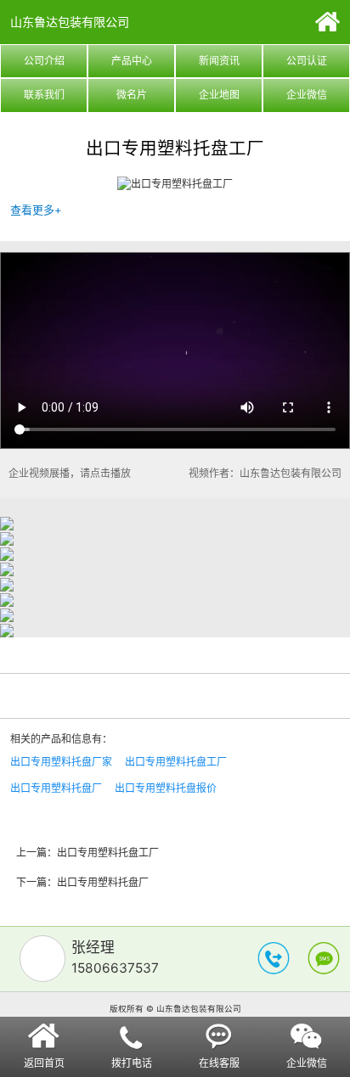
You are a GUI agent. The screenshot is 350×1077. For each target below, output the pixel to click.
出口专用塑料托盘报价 (166, 788)
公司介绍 (44, 60)
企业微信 (306, 94)
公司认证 (306, 60)
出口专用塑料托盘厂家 (61, 761)
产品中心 (131, 60)
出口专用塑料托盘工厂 (176, 761)
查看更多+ (36, 209)
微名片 (131, 94)
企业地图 (219, 94)
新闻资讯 (219, 60)
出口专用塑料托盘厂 (56, 788)
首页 (327, 21)
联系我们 (44, 94)
